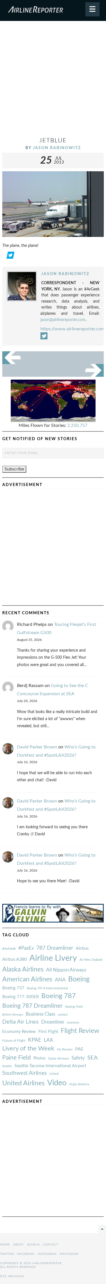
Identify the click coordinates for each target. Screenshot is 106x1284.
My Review (65, 1049)
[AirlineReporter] (53, 10)
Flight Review (80, 1031)
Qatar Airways (58, 1058)
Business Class (40, 1014)
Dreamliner (52, 1022)
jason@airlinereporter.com (62, 320)
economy (73, 1022)
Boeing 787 (58, 996)
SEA (92, 1058)
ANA (60, 980)
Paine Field (16, 1058)
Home (5, 1244)
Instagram (47, 1254)
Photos (39, 1058)
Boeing (79, 979)
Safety (78, 1058)
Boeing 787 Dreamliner (32, 1006)
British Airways (12, 1014)
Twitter (7, 1254)
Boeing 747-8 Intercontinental (47, 988)
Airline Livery (53, 958)
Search (33, 1244)
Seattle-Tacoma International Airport (50, 1065)
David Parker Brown (37, 747)
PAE (79, 1049)
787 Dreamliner (54, 948)
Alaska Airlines (23, 969)
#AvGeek (9, 948)
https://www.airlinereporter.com (72, 329)
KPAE (34, 1040)
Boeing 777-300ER (20, 997)
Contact (51, 1244)
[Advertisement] (53, 81)
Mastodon (69, 1254)
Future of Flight (13, 1040)
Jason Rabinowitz (57, 148)
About (18, 1244)
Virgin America (79, 1084)
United (54, 1073)
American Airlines (27, 979)
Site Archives (12, 1276)
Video (56, 1083)
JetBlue (53, 141)
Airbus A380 (14, 959)
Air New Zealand (90, 959)
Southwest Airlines (24, 1073)
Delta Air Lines (20, 1022)
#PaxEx (26, 948)
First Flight (48, 1032)
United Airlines (23, 1083)
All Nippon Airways (66, 970)
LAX (48, 1040)
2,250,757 (77, 425)
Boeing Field (74, 1006)
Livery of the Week (28, 1049)
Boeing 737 (13, 988)
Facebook (26, 1254)
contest (63, 1014)
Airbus (82, 948)
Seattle (7, 1066)
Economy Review (19, 1031)
